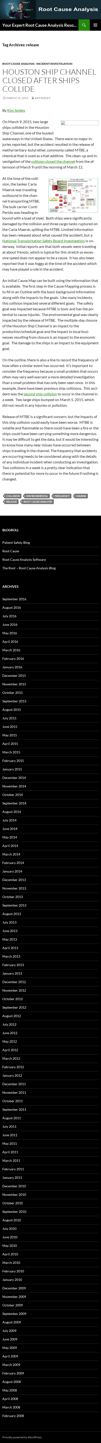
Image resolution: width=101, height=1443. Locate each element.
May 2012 (9, 1041)
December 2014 (14, 778)
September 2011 (14, 1109)
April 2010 (10, 1254)
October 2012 (12, 999)
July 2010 (9, 1229)
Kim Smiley (42, 98)
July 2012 (9, 1024)
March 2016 (11, 650)
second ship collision (40, 394)
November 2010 (14, 1194)
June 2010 (9, 1237)
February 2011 (13, 1169)
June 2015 (9, 727)
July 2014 (9, 820)
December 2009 (14, 1288)
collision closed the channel (53, 161)
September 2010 (14, 1212)
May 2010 (9, 1246)
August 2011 (11, 1118)
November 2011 (14, 1092)
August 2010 (11, 1220)
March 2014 (11, 854)
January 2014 (12, 871)
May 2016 (9, 633)
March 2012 (11, 1058)
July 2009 (9, 1331)
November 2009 (14, 1297)
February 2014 (13, 863)
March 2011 (11, 1160)
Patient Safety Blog (16, 542)
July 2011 (9, 1126)
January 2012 (12, 1075)
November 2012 (14, 990)
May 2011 (9, 1143)
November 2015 (14, 684)
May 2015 (9, 735)
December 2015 (14, 676)
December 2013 (14, 880)
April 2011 (10, 1152)
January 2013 (12, 973)
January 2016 (12, 667)
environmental (37, 495)
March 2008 (11, 1407)
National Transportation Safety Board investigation (43, 240)
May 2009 (9, 1348)
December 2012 (14, 982)
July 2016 (9, 616)
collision (13, 495)
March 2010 (11, 1263)
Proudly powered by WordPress (22, 1437)
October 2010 (12, 1203)
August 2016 (11, 607)
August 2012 (11, 1016)
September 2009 (14, 1314)
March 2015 (11, 752)
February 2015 (13, 761)
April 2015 (10, 744)
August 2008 (11, 1382)
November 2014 (14, 786)
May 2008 (9, 1390)
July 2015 (9, 718)
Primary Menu (95, 25)
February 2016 (13, 659)
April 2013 (10, 948)
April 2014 (10, 846)
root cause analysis (37, 501)
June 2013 (9, 931)
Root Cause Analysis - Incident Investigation (37, 63)
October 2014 (12, 795)
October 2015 (12, 693)
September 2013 (14, 905)
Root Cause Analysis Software (24, 559)
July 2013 (9, 922)
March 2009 (11, 1365)
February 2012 (13, 1067)
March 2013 (11, 956)
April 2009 (10, 1356)
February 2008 (13, 1416)
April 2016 (10, 641)
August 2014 (11, 812)
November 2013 (14, 888)
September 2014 (14, 803)
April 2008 (10, 1399)
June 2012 (9, 1033)
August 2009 (11, 1322)
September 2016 (14, 599)
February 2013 (13, 965)
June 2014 (9, 829)
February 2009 (13, 1373)
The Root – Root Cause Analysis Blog (29, 568)
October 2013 (12, 897)
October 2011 (12, 1101)
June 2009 (9, 1339)
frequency (62, 495)
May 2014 (9, 837)
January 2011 (12, 1177)
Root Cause (10, 551)
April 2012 (10, 1050)
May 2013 (9, 939)
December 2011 (14, 1084)
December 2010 (14, 1186)
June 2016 (9, 624)
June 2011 (9, 1135)
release (11, 501)
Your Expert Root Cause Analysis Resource (40, 25)
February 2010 (13, 1271)
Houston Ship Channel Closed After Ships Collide (49, 80)
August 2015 (11, 710)
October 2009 (12, 1305)
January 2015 (12, 769)
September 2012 (14, 1007)
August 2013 (11, 914)
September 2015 (14, 701)
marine (81, 495)
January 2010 (12, 1280)
